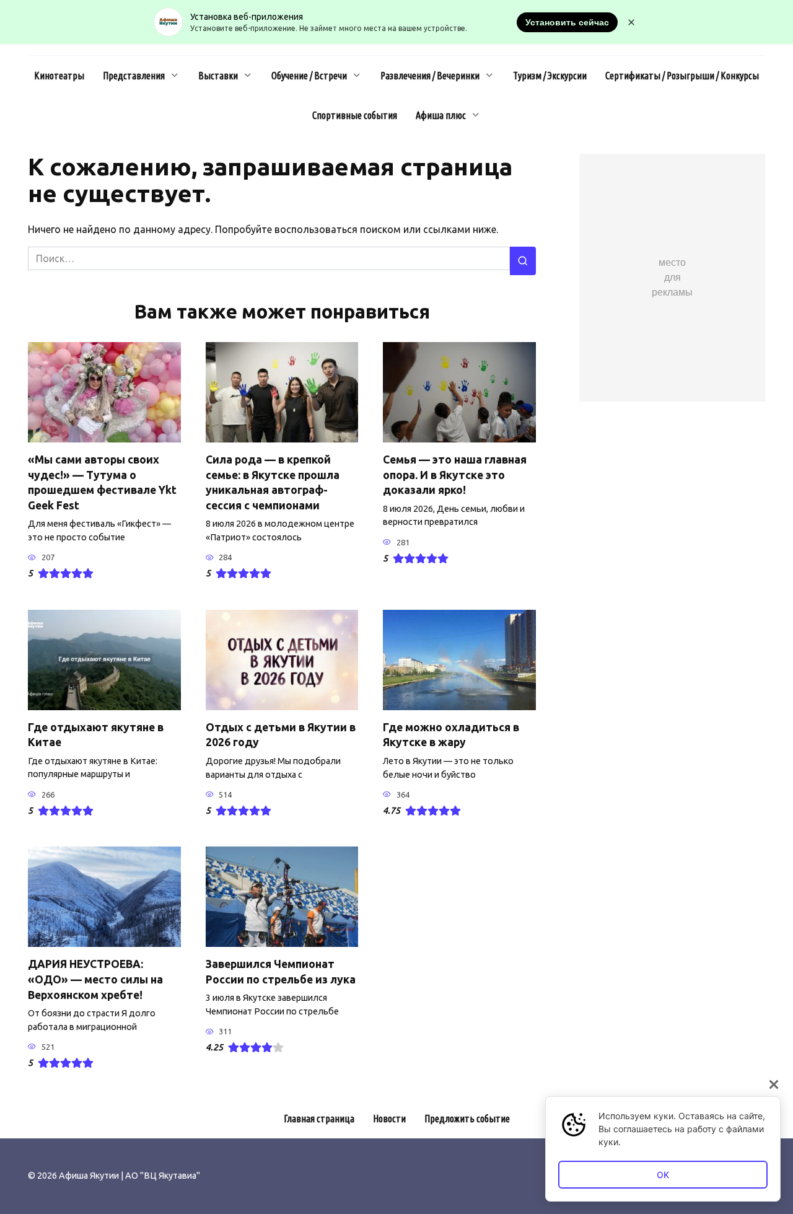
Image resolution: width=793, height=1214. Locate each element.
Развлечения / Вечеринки (430, 75)
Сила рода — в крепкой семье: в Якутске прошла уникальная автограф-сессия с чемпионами (273, 482)
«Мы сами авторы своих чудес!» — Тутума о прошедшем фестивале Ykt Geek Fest (102, 482)
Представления (134, 75)
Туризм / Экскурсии (550, 75)
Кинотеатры (59, 75)
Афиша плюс (441, 115)
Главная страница (319, 1118)
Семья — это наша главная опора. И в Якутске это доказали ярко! (455, 475)
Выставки (218, 75)
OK (663, 1174)
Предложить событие (467, 1118)
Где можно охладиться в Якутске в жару (451, 735)
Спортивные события (354, 115)
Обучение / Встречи (309, 75)
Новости (389, 1118)
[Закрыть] (774, 1084)
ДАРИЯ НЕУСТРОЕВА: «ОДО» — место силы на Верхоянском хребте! (95, 979)
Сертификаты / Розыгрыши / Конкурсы (682, 75)
